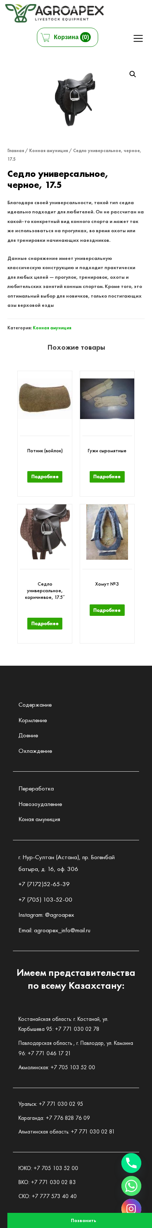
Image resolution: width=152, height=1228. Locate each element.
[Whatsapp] (131, 1186)
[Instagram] (131, 1209)
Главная (15, 151)
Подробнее (45, 476)
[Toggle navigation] (138, 38)
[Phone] (131, 1163)
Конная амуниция (48, 151)
